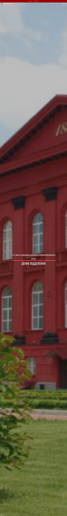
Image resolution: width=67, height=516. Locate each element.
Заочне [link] (53, 3)
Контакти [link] (63, 3)
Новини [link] (49, 3)
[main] (33, 259)
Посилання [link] (57, 3)
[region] (33, 1)
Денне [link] (45, 3)
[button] (66, 3)
